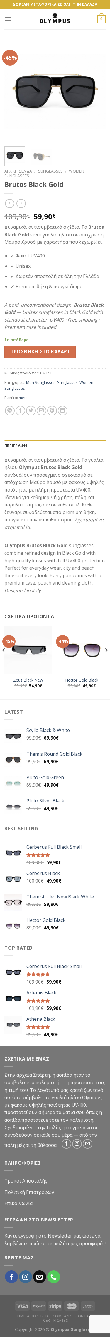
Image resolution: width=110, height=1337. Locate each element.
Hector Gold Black (81, 680)
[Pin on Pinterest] (52, 410)
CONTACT (84, 1316)
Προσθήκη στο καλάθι (40, 351)
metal (23, 397)
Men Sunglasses (40, 382)
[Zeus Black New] (28, 650)
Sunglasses (50, 171)
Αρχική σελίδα (18, 171)
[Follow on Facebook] (66, 1144)
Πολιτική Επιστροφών (29, 1192)
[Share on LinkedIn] (62, 410)
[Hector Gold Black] (82, 650)
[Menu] (7, 19)
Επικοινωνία (18, 1203)
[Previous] (14, 91)
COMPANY (62, 1316)
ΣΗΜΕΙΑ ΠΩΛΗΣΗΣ (32, 1316)
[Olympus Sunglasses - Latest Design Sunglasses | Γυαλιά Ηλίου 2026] (55, 19)
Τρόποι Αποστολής (25, 1181)
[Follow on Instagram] (77, 1144)
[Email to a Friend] (41, 410)
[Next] (96, 91)
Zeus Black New (28, 680)
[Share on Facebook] (20, 410)
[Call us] (53, 1276)
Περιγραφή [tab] (15, 445)
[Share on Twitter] (31, 410)
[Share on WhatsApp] (10, 410)
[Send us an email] (87, 1144)
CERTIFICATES (55, 1320)
